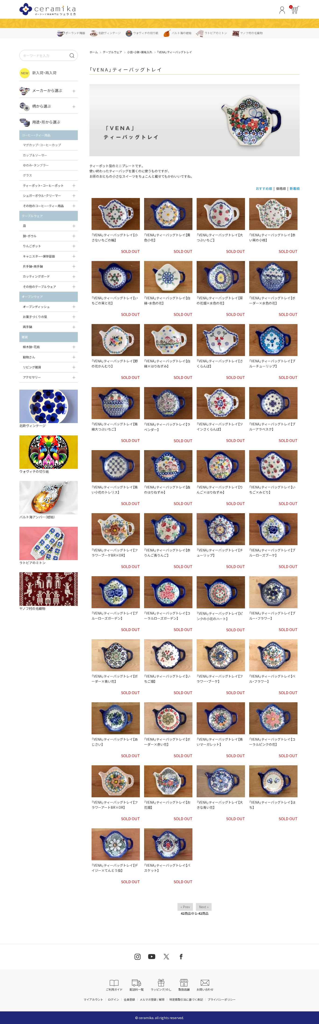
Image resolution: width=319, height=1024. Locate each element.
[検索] (72, 55)
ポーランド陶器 (75, 33)
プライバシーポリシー (222, 999)
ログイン (113, 999)
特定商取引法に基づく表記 (186, 999)
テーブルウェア (112, 52)
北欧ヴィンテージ (109, 33)
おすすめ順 (264, 188)
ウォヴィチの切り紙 (145, 33)
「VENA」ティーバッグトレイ (174, 52)
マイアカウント (93, 999)
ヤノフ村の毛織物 (251, 33)
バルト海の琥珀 (181, 33)
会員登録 (129, 999)
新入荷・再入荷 (44, 72)
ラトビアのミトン (216, 33)
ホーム (93, 52)
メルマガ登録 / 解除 (152, 999)
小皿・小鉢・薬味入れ (139, 52)
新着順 (295, 188)
